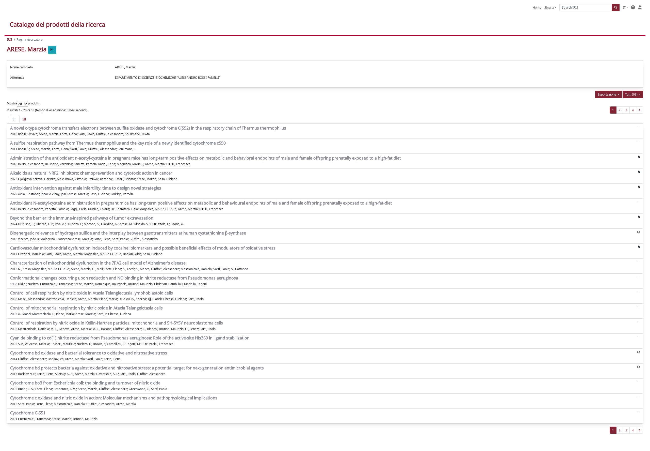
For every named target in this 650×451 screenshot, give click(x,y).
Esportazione (607, 94)
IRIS (9, 39)
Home (537, 7)
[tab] (15, 119)
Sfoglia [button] (549, 7)
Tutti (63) (631, 94)
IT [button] (624, 7)
